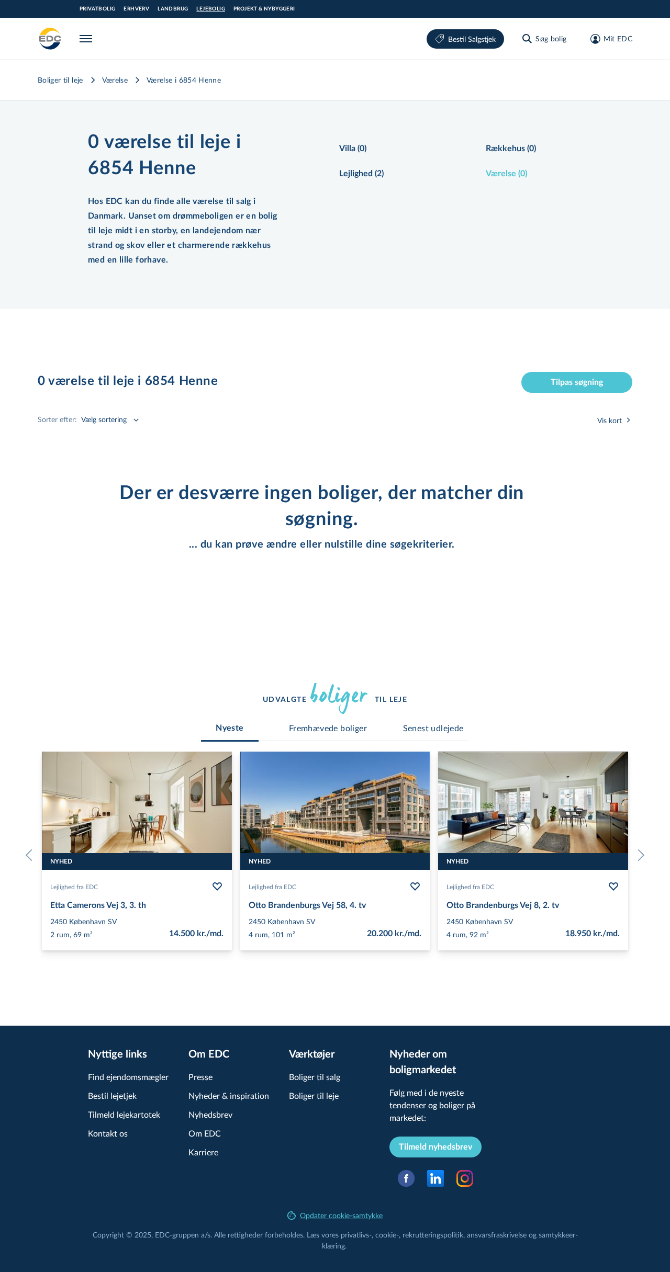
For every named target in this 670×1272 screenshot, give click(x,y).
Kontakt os (108, 1133)
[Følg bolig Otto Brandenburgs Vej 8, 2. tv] (613, 886)
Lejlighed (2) (361, 173)
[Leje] (50, 38)
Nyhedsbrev (210, 1114)
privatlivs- (356, 1234)
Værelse (115, 79)
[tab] (230, 728)
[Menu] (88, 38)
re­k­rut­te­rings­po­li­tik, (435, 1234)
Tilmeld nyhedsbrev (435, 1147)
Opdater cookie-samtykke (341, 1215)
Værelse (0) (506, 173)
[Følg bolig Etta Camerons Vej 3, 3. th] (217, 886)
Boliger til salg (314, 1077)
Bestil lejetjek (112, 1095)
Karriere (203, 1152)
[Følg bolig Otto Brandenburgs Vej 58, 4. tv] (415, 886)
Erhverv (136, 9)
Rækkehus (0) (511, 148)
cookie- (387, 1234)
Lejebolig (210, 9)
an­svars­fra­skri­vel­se (497, 1234)
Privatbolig (97, 9)
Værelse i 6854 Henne (184, 79)
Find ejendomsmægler (128, 1077)
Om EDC (204, 1133)
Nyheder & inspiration (228, 1095)
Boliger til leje (60, 79)
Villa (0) (352, 148)
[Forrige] (31, 855)
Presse (200, 1077)
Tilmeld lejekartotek (124, 1114)
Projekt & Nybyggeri (264, 9)
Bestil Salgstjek (472, 39)
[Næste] (638, 855)
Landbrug (173, 9)
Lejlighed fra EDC (74, 886)
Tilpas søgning (577, 382)
